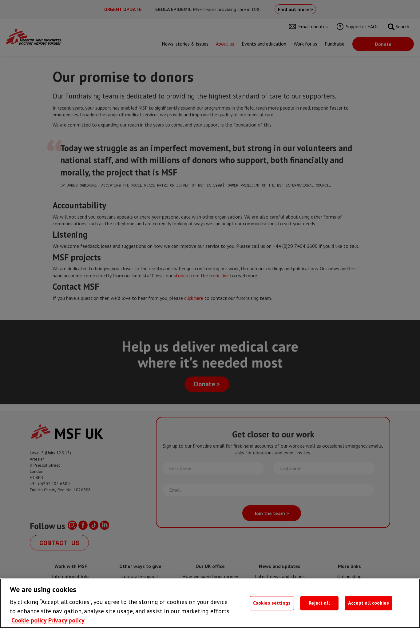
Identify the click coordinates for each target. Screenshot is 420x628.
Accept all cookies (368, 603)
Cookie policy (29, 620)
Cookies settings (272, 603)
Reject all (319, 603)
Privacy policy (66, 620)
